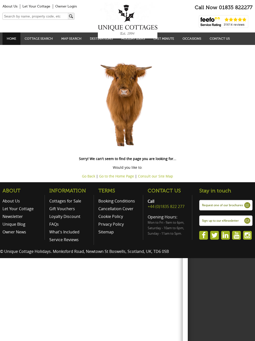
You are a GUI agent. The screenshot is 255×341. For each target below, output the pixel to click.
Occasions (192, 38)
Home (11, 38)
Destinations (101, 38)
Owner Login (66, 6)
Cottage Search (39, 38)
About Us (9, 6)
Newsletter (12, 216)
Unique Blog (13, 224)
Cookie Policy (110, 216)
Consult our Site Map (155, 176)
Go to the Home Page (116, 176)
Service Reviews (64, 239)
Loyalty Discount (64, 216)
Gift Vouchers (62, 208)
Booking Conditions (116, 201)
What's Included (64, 232)
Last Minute (163, 38)
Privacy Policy (111, 224)
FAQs (54, 224)
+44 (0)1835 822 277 (166, 206)
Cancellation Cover (115, 208)
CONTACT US (164, 191)
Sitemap (106, 232)
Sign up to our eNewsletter (220, 220)
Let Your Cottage (36, 6)
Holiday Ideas (133, 38)
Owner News (14, 232)
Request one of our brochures (222, 205)
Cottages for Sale (65, 201)
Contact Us (220, 38)
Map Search (71, 38)
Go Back (88, 176)
